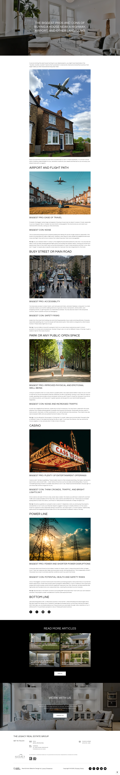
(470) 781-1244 (86, 742)
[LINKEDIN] (97, 768)
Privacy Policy (79, 768)
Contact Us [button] (60, 715)
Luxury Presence (47, 768)
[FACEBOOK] (90, 768)
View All (60, 673)
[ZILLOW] (101, 768)
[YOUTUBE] (105, 768)
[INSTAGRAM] (93, 768)
